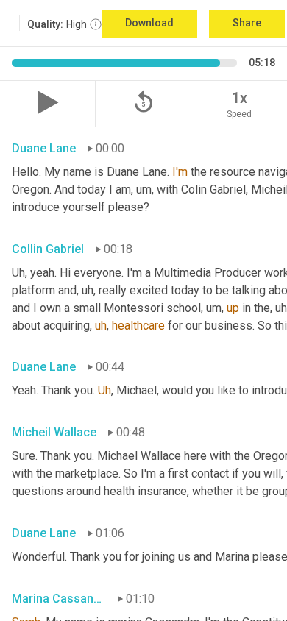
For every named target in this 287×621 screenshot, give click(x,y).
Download (149, 23)
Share (247, 23)
